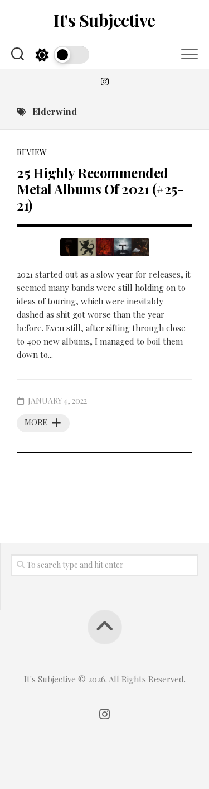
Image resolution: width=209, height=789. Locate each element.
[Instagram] (105, 81)
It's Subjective (104, 20)
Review (32, 152)
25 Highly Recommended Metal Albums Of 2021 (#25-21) (100, 189)
